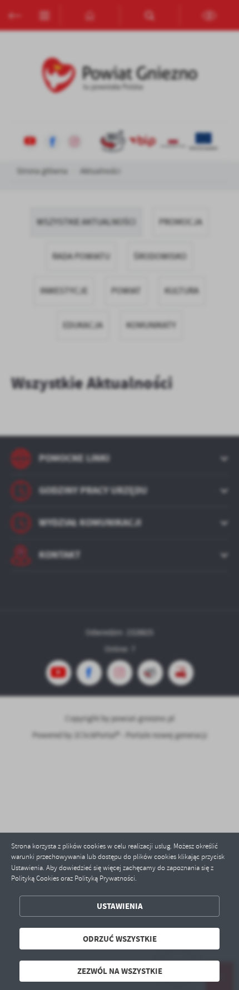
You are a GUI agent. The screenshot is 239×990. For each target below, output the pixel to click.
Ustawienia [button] (120, 906)
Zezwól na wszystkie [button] (119, 971)
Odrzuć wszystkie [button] (120, 938)
